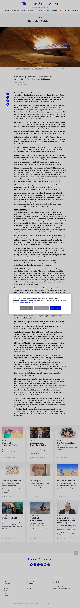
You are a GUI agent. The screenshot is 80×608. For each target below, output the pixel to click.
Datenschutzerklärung (26, 302)
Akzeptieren (55, 308)
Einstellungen (41, 308)
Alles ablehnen (26, 308)
